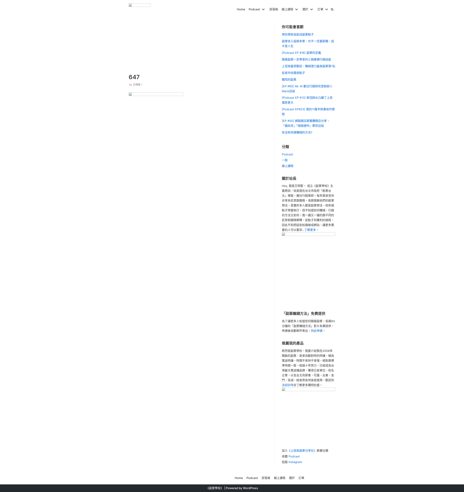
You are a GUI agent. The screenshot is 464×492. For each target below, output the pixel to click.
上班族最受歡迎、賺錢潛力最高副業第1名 (308, 66)
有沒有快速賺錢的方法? (297, 132)
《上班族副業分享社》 (302, 450)
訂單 (301, 478)
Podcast (287, 154)
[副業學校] (139, 9)
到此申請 (316, 330)
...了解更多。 (310, 230)
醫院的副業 (289, 79)
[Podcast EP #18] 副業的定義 (301, 53)
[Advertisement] (198, 45)
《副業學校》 (214, 488)
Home (241, 9)
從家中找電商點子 (293, 73)
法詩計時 (287, 385)
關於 (292, 478)
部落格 (273, 9)
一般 (285, 160)
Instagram (295, 462)
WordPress (250, 488)
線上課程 (287, 166)
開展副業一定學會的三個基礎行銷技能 (306, 59)
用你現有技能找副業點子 (298, 34)
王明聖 (136, 84)
